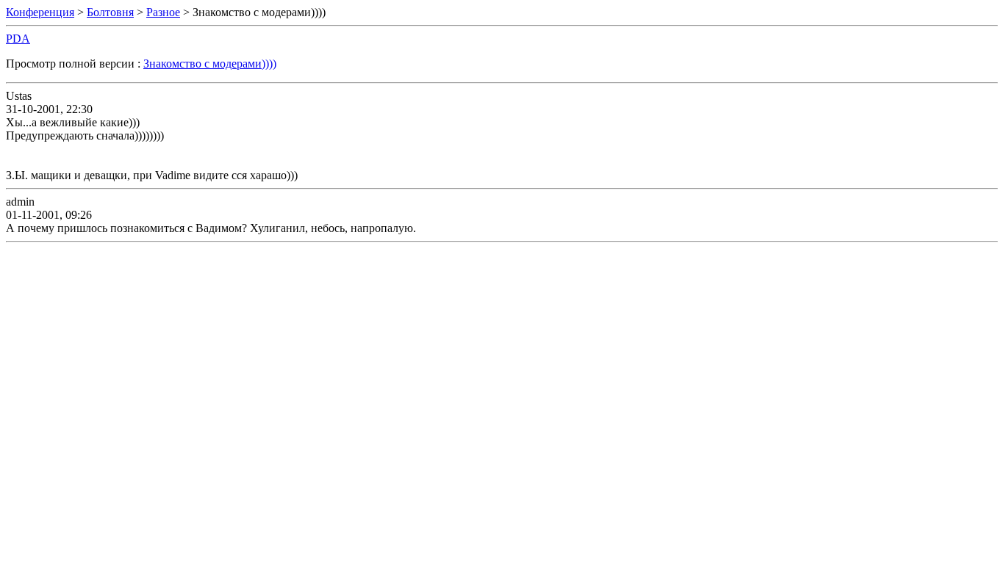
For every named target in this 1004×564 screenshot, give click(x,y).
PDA (18, 38)
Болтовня (110, 12)
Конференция (40, 12)
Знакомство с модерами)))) (209, 63)
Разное (163, 12)
